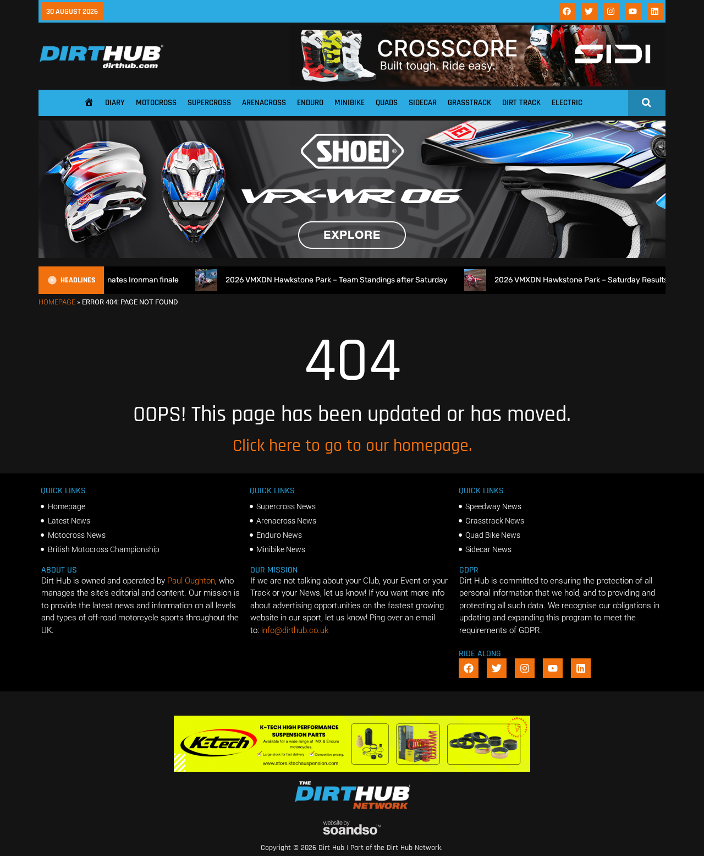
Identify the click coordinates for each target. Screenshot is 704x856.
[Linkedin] (655, 11)
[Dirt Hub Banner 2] (352, 769)
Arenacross (264, 102)
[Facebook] (567, 11)
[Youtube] (633, 11)
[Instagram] (611, 11)
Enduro (310, 102)
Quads (387, 102)
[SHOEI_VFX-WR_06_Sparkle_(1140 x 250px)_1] (352, 255)
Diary (115, 102)
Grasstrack (469, 102)
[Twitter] (589, 11)
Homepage (56, 302)
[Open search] (646, 102)
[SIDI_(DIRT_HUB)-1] (477, 84)
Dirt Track (521, 102)
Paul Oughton (191, 581)
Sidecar (423, 102)
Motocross (156, 102)
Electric (567, 102)
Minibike (349, 102)
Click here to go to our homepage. (352, 445)
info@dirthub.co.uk (294, 630)
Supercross (209, 102)
